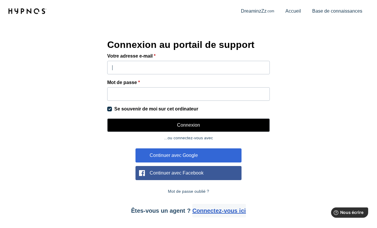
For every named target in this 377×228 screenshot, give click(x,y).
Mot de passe (123, 82)
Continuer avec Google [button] (174, 155)
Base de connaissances (337, 11)
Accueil (293, 11)
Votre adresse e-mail (131, 55)
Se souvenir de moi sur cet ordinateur (156, 108)
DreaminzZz (257, 11)
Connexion (188, 125)
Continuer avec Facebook (177, 172)
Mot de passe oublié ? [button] (188, 191)
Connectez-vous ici (219, 210)
